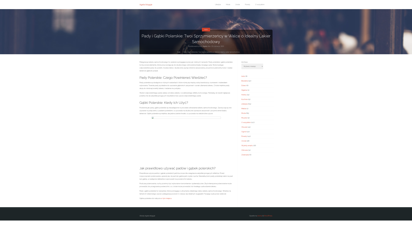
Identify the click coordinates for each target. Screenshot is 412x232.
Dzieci (243, 85)
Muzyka (244, 118)
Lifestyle (244, 104)
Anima (259, 216)
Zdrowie (244, 150)
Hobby (244, 95)
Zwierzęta (245, 155)
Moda (243, 113)
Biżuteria (244, 81)
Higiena (244, 90)
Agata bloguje (145, 4)
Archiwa (244, 62)
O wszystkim (246, 122)
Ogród (243, 132)
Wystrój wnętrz (247, 146)
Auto (206, 30)
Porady (244, 136)
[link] (269, 4)
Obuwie (244, 127)
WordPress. (268, 216)
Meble (243, 109)
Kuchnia (244, 99)
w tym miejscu (166, 198)
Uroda (243, 141)
